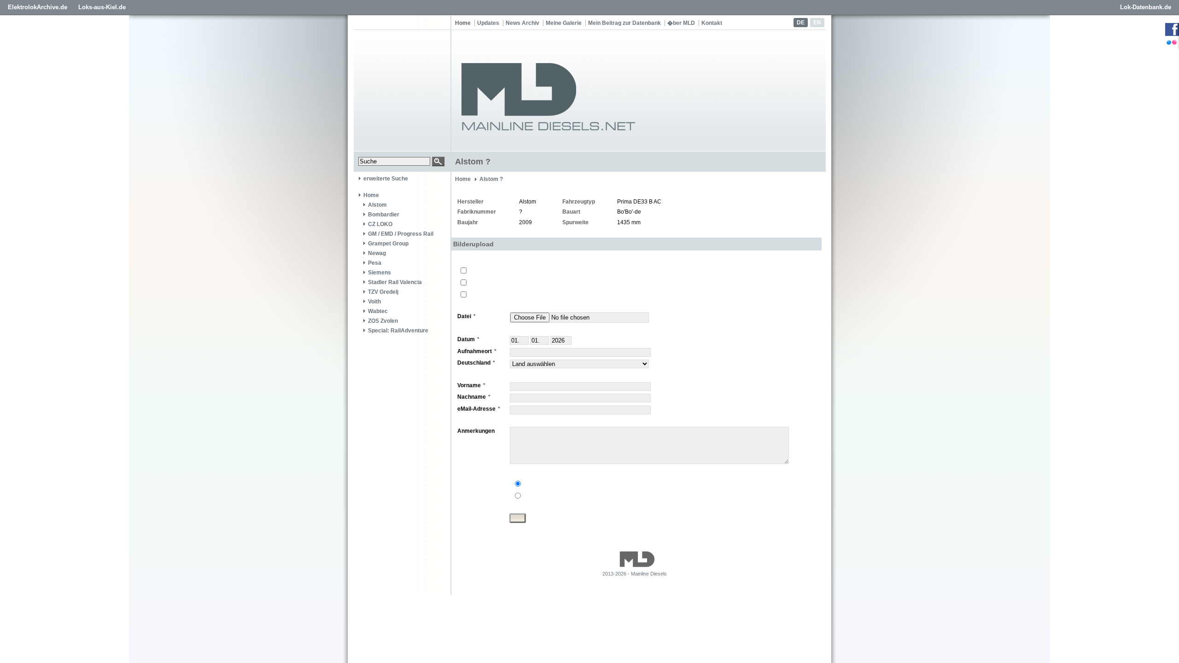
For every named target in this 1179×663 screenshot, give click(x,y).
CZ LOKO (380, 224)
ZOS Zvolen (383, 321)
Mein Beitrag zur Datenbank (624, 23)
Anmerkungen (476, 431)
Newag (377, 253)
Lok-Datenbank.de (1145, 7)
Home (463, 23)
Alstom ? (491, 179)
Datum (466, 339)
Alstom (377, 205)
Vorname (469, 385)
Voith (374, 301)
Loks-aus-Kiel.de (102, 7)
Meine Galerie (564, 23)
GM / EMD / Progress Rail (400, 234)
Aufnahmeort (474, 351)
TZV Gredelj (383, 292)
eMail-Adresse (476, 409)
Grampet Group (388, 243)
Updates (488, 23)
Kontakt (711, 23)
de (801, 22)
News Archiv (522, 23)
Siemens (379, 272)
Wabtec (378, 311)
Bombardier (383, 214)
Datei (464, 316)
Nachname (471, 397)
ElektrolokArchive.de (37, 7)
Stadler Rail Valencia (395, 282)
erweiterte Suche (385, 178)
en (817, 22)
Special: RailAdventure (398, 330)
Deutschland (473, 363)
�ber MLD (681, 23)
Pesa (374, 263)
